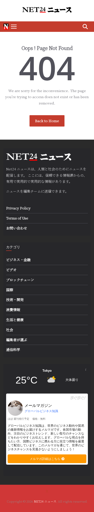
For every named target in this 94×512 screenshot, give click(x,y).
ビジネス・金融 (18, 259)
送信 (47, 191)
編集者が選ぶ (16, 339)
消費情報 (13, 309)
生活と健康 (15, 319)
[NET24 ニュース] (6, 27)
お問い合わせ (16, 228)
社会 (9, 329)
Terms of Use (17, 218)
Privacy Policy (18, 208)
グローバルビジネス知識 (41, 411)
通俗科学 (13, 349)
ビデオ (11, 269)
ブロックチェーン (20, 279)
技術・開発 (15, 299)
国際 (9, 289)
